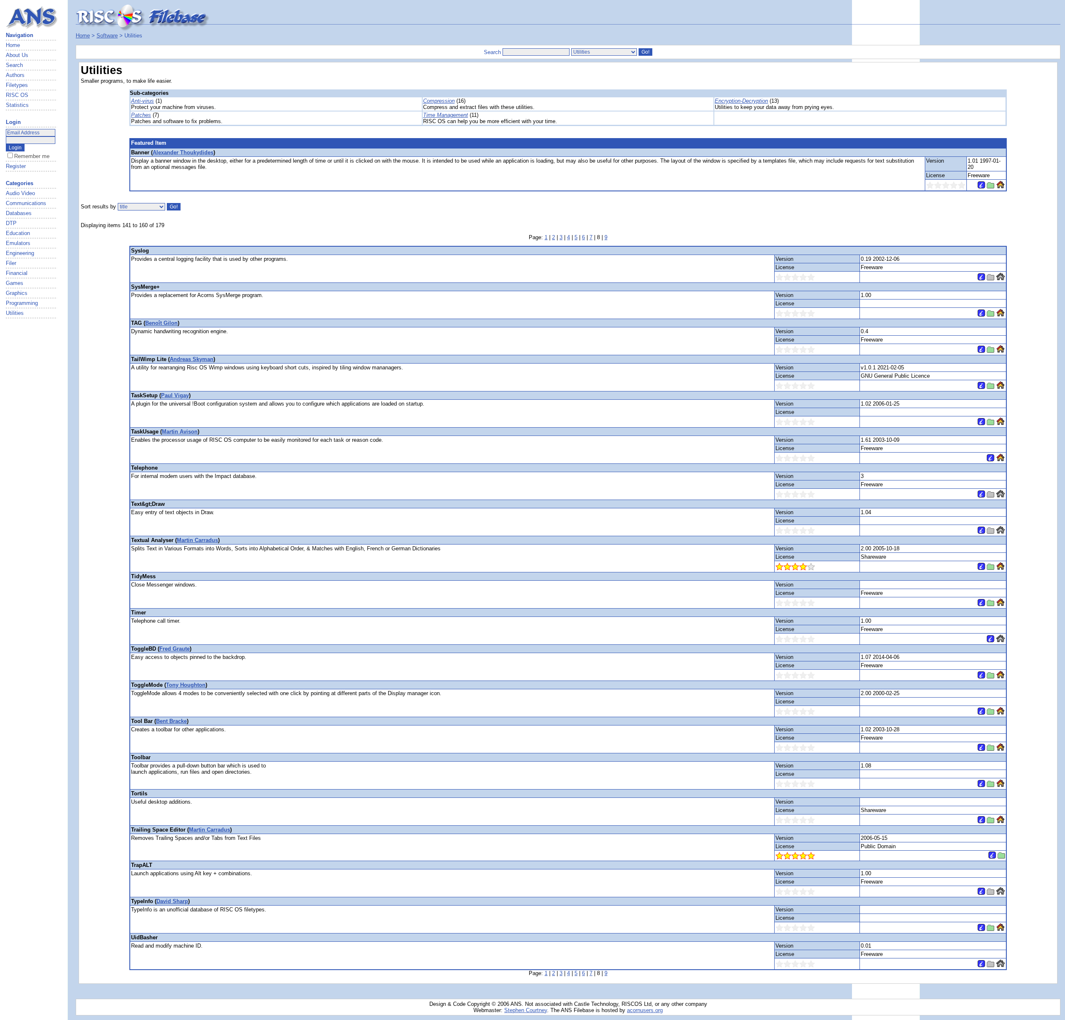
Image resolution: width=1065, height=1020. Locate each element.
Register (16, 166)
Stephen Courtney (525, 1010)
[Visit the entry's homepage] (1000, 186)
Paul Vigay (175, 395)
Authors (15, 75)
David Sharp (172, 901)
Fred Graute (174, 649)
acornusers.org (645, 1010)
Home (13, 45)
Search (14, 65)
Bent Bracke (171, 721)
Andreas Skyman (191, 359)
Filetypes (17, 85)
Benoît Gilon (161, 323)
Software (107, 35)
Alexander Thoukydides (183, 152)
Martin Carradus (197, 540)
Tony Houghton (186, 685)
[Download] (990, 186)
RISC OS (17, 95)
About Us (17, 55)
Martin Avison (180, 431)
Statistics (17, 105)
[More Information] (981, 186)
